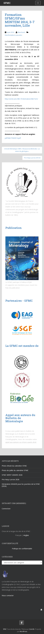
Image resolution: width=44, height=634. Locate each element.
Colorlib (31, 629)
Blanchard (21, 32)
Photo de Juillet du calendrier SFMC (15, 470)
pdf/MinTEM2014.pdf (13, 138)
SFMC (7, 2)
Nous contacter (8, 595)
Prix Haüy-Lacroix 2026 (10, 479)
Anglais (26, 535)
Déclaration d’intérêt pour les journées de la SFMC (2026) (21, 485)
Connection (6, 508)
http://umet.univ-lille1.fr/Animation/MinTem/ (21, 99)
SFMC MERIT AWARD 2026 (12, 475)
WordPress (23, 631)
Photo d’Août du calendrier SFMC (14, 466)
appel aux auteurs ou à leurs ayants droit (20, 442)
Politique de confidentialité (22, 548)
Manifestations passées (13, 35)
